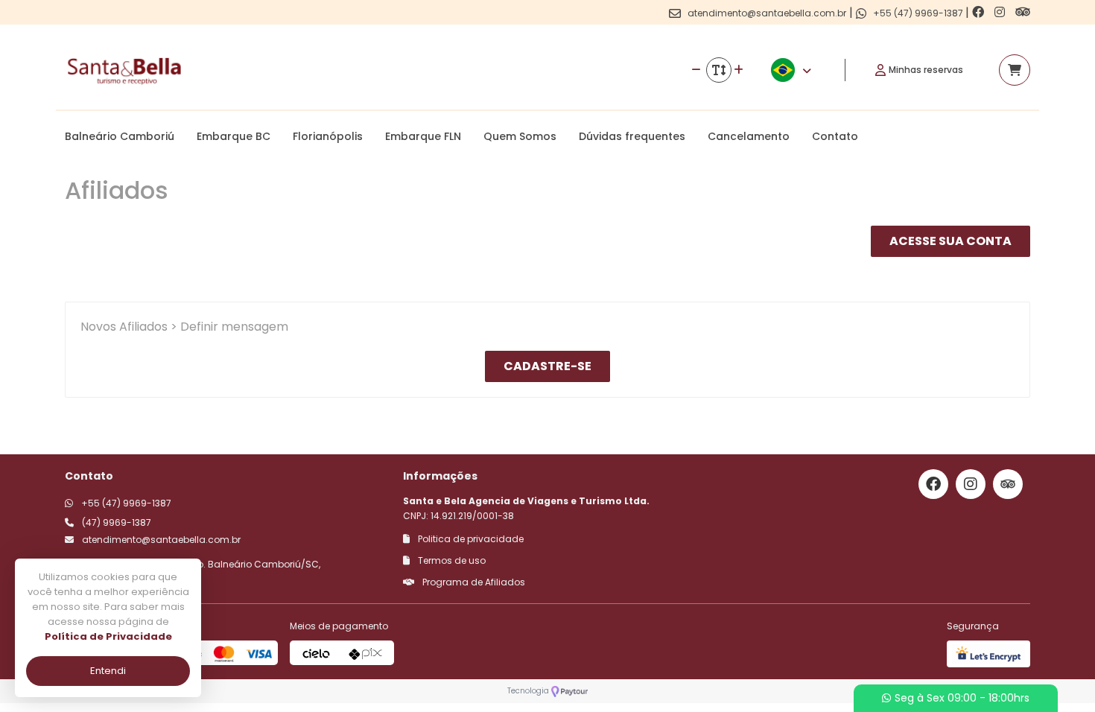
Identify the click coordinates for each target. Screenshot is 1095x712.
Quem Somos (519, 136)
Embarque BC (233, 136)
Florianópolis (328, 136)
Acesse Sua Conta (950, 240)
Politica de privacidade (470, 539)
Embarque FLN (423, 136)
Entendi (108, 671)
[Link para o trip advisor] (1022, 12)
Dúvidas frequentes (632, 136)
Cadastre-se (547, 366)
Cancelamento (749, 136)
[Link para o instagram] (1001, 12)
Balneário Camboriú (119, 136)
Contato (835, 136)
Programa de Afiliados (472, 582)
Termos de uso (451, 560)
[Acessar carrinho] (1014, 70)
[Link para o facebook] (979, 12)
